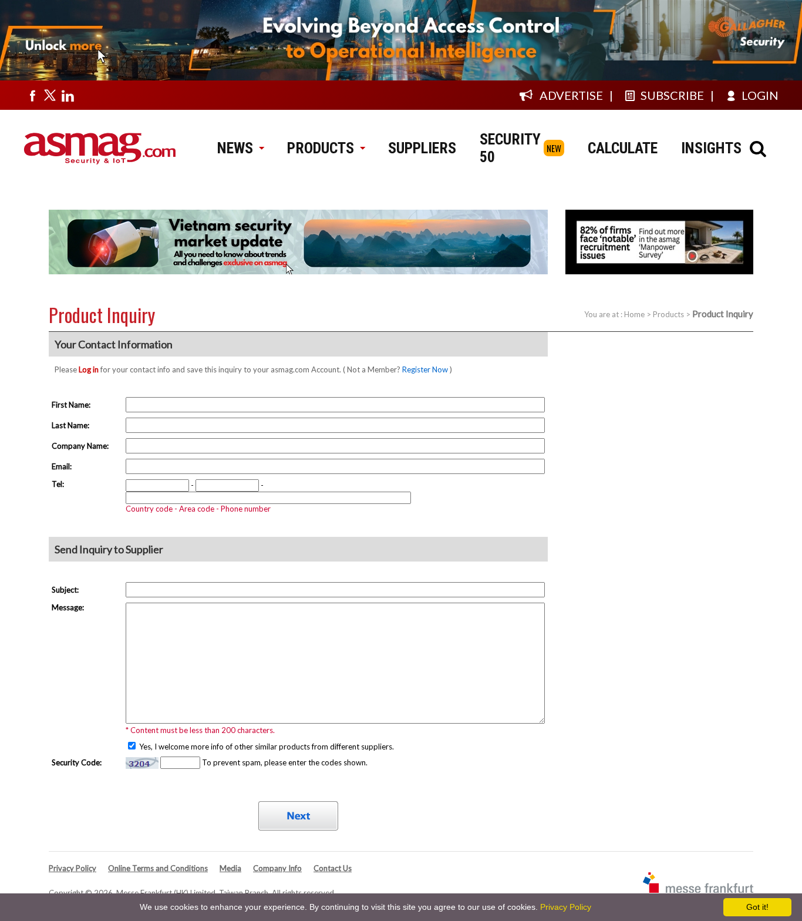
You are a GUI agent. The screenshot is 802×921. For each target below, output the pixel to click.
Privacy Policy (72, 868)
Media (230, 868)
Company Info (277, 868)
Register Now (425, 369)
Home (634, 314)
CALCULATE (623, 148)
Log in (89, 369)
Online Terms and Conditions (158, 868)
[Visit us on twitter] (50, 95)
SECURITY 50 (510, 148)
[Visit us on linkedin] (67, 95)
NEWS (235, 148)
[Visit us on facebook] (32, 95)
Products (668, 314)
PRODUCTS (320, 148)
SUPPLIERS (422, 148)
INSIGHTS (711, 148)
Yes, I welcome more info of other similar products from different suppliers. (265, 746)
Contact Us (333, 868)
